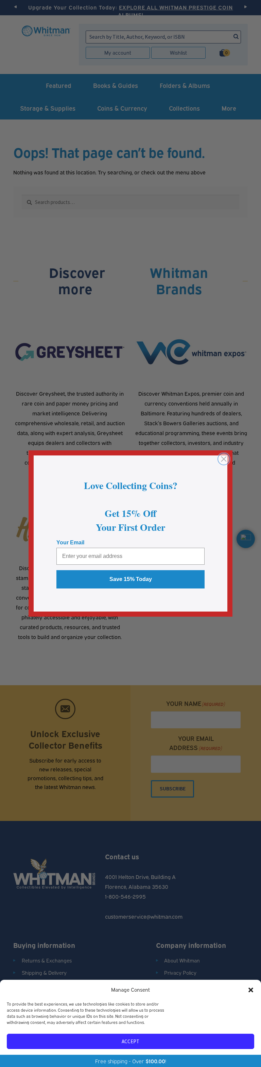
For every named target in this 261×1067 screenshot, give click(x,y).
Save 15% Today (130, 579)
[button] (250, 989)
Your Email (70, 542)
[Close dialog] (224, 459)
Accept (130, 1041)
